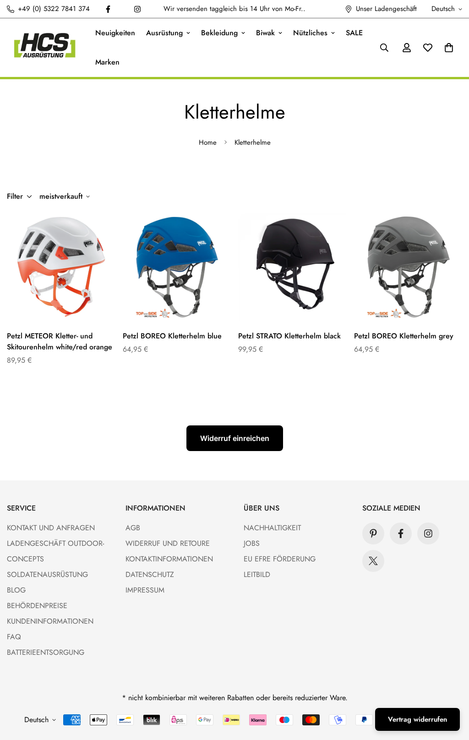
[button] (448, 47)
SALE (354, 32)
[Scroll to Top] (451, 690)
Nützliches (310, 32)
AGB (132, 527)
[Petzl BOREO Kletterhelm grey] (408, 267)
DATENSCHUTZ (149, 574)
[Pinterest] (373, 533)
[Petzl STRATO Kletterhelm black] (292, 267)
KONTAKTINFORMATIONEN (169, 559)
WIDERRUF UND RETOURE (167, 543)
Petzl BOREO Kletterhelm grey (403, 336)
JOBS (252, 543)
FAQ (14, 636)
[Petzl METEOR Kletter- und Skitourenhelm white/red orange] (61, 267)
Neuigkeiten (115, 32)
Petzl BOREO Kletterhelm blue (172, 336)
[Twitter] (373, 561)
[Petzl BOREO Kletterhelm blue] (177, 267)
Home (208, 142)
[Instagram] (137, 9)
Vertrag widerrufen (417, 719)
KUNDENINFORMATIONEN (50, 621)
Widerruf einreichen (234, 438)
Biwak (265, 32)
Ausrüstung (164, 32)
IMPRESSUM (144, 590)
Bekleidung (219, 32)
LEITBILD (257, 574)
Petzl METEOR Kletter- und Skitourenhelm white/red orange (59, 341)
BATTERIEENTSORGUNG (45, 652)
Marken (107, 62)
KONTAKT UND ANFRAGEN (51, 527)
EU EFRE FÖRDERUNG (280, 559)
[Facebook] (108, 9)
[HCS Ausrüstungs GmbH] (44, 47)
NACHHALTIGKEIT (272, 527)
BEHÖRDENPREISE (37, 605)
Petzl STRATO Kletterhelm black (289, 336)
